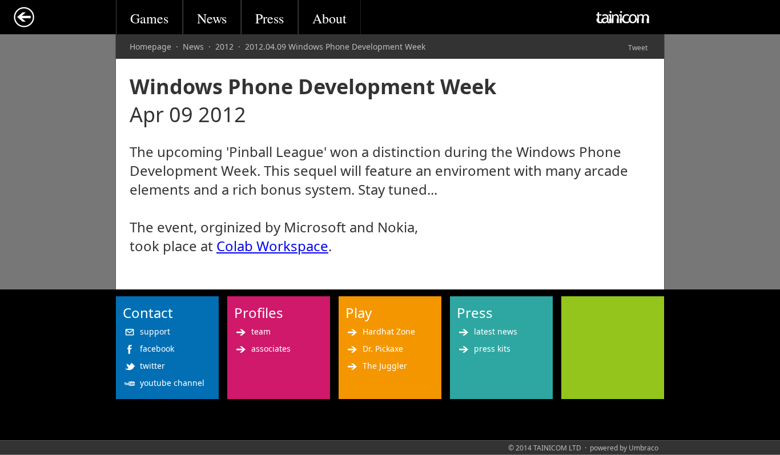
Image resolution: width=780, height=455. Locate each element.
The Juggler (385, 365)
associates (271, 348)
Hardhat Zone (389, 331)
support (155, 331)
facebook (157, 348)
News (212, 18)
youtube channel (172, 382)
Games (149, 18)
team (261, 331)
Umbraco (643, 448)
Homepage (150, 46)
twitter (152, 365)
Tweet (638, 48)
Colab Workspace (272, 245)
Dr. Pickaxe (383, 348)
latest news (495, 331)
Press (269, 18)
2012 (224, 46)
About (329, 18)
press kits (492, 348)
